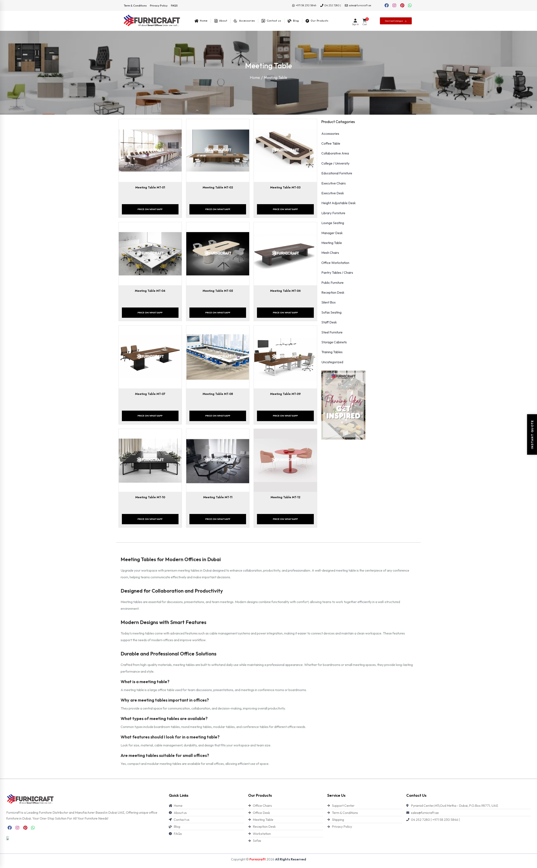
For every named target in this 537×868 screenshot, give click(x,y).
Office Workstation (335, 263)
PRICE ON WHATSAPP (150, 209)
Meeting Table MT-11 (217, 497)
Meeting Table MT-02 (218, 187)
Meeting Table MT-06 (285, 291)
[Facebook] (386, 5)
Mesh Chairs (330, 252)
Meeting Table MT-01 (150, 187)
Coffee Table (330, 143)
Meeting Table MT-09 (285, 394)
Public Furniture (332, 282)
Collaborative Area (335, 153)
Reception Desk (332, 292)
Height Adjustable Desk (338, 203)
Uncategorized (332, 362)
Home (255, 77)
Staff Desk (329, 322)
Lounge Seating (332, 223)
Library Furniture (333, 213)
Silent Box (328, 302)
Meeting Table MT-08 (218, 394)
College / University (335, 163)
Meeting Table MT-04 (150, 291)
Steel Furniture (332, 332)
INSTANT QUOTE (532, 434)
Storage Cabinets (334, 342)
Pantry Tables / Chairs (337, 272)
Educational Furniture (336, 173)
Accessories (330, 133)
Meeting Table (331, 243)
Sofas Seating (331, 312)
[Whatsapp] (410, 5)
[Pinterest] (402, 5)
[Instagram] (394, 5)
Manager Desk (332, 233)
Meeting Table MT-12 (285, 497)
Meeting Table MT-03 (285, 187)
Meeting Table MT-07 (150, 394)
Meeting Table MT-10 (150, 497)
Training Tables (332, 352)
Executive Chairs (333, 183)
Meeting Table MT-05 (218, 291)
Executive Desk (332, 193)
